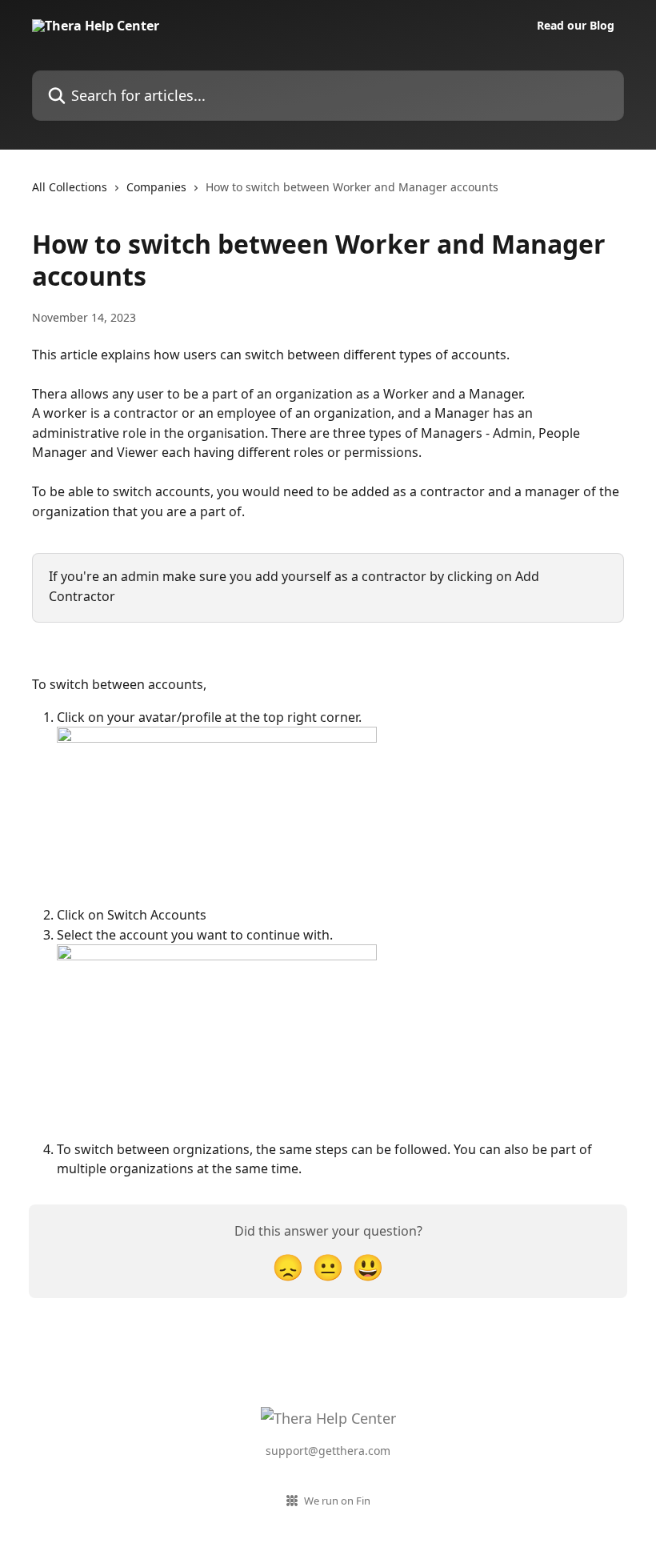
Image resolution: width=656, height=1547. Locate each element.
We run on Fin (337, 1500)
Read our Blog (575, 25)
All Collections (69, 186)
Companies (156, 186)
